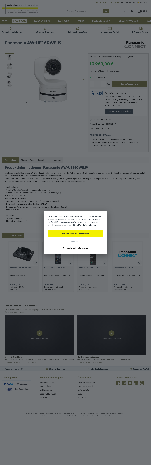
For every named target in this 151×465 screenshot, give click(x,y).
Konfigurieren (75, 241)
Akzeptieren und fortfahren (76, 234)
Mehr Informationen (87, 225)
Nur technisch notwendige (75, 248)
